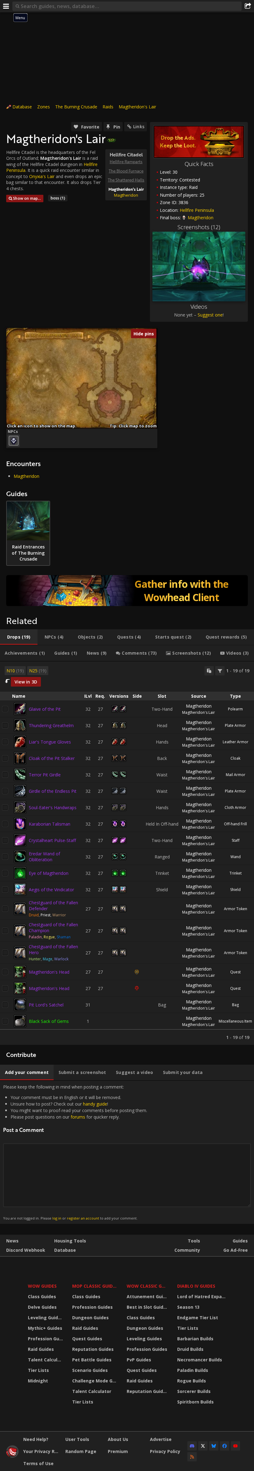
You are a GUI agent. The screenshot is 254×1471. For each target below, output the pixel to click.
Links (138, 126)
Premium (118, 1451)
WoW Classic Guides (148, 1286)
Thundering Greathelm (51, 725)
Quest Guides (87, 1339)
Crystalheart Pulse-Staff (52, 840)
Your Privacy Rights (42, 1451)
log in (56, 1218)
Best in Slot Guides (148, 1307)
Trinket (236, 873)
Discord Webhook (25, 1250)
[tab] (18, 637)
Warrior (59, 915)
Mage (47, 959)
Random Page (80, 1451)
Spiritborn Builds (195, 1402)
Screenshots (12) (198, 227)
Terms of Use (38, 1463)
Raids (108, 107)
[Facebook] (224, 1446)
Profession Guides (46, 1339)
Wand (235, 856)
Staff (235, 840)
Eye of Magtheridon (48, 873)
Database (22, 107)
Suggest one (210, 315)
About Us (118, 1439)
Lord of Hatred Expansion (202, 1296)
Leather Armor (235, 741)
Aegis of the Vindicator (51, 890)
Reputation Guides (93, 1349)
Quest (235, 972)
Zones (43, 107)
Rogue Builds (191, 1381)
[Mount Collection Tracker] (127, 590)
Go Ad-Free (235, 1250)
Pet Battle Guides (92, 1360)
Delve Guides (42, 1307)
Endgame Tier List (197, 1317)
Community (187, 1250)
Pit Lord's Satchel (46, 1005)
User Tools (77, 1439)
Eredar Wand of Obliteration (44, 856)
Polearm (235, 709)
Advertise (161, 1439)
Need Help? (35, 1439)
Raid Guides (41, 1349)
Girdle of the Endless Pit (53, 791)
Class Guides (42, 1296)
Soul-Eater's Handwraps (53, 807)
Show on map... (27, 198)
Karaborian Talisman (49, 824)
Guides (240, 1241)
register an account (83, 1218)
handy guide (95, 1104)
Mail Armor (235, 774)
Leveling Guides (45, 1317)
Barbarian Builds (195, 1339)
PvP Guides (139, 1360)
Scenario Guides (90, 1370)
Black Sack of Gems (49, 1021)
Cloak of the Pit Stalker (52, 758)
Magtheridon (126, 195)
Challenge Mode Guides (95, 1381)
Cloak (235, 758)
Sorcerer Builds (194, 1391)
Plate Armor (235, 725)
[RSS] (192, 1456)
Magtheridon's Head (49, 972)
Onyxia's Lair (42, 176)
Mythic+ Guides (45, 1328)
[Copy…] (209, 670)
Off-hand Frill (235, 824)
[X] (203, 1446)
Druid (34, 915)
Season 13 (188, 1307)
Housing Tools (70, 1241)
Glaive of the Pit (45, 709)
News (12, 1241)
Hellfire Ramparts (126, 162)
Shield (235, 889)
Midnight (38, 1381)
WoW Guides (42, 1286)
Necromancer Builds (199, 1360)
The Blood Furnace (126, 171)
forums (78, 1117)
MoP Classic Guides (95, 1286)
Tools (194, 1241)
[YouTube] (235, 1446)
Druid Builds (190, 1349)
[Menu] (6, 6)
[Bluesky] (213, 1446)
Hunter (35, 959)
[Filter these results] (220, 670)
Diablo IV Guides (196, 1286)
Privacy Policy (165, 1451)
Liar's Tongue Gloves (50, 742)
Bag (235, 1004)
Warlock (61, 959)
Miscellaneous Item (235, 1021)
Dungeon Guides (90, 1317)
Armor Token (235, 908)
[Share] (248, 6)
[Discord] (192, 1446)
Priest (45, 915)
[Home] (12, 1456)
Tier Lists (38, 1370)
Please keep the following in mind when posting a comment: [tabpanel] (75, 1152)
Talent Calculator (46, 1360)
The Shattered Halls (126, 180)
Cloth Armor (235, 807)
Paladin (35, 937)
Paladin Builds (192, 1370)
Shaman (64, 937)
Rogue (49, 937)
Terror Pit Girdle (45, 775)
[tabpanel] (127, 853)
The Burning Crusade (76, 107)
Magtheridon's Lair (137, 107)
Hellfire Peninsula (197, 210)
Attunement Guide (148, 1296)
